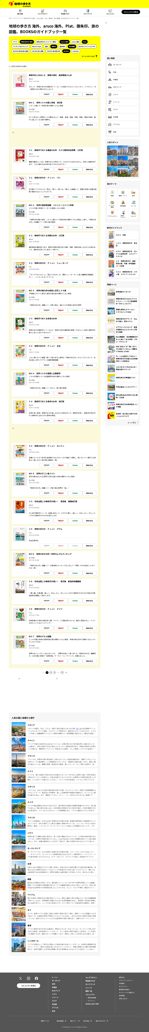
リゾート (116, 102)
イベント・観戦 (112, 206)
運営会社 (122, 977)
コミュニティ (110, 14)
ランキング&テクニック (20, 46)
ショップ (133, 216)
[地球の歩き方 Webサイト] (20, 4)
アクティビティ (112, 216)
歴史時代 (62, 46)
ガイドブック (88, 14)
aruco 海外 (64, 42)
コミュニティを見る (131, 12)
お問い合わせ (123, 999)
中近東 (115, 117)
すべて (15, 42)
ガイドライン (123, 986)
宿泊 (133, 196)
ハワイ (115, 95)
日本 (114, 132)
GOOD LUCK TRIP (92, 1004)
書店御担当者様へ (124, 989)
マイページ (91, 1001)
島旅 (46, 46)
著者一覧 (88, 991)
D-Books (76, 51)
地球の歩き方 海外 (27, 42)
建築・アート (123, 196)
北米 (114, 72)
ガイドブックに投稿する (126, 992)
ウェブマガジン (42, 14)
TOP (10, 18)
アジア (115, 109)
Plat (84, 42)
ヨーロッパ (117, 65)
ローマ (78, 728)
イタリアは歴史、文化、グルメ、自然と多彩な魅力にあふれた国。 (51, 728)
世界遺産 (123, 206)
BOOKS (66, 51)
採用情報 (122, 995)
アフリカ (116, 124)
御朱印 (54, 46)
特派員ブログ (65, 14)
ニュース (88, 987)
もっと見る (132, 422)
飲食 (112, 196)
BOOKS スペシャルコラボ (87, 46)
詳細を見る (89, 94)
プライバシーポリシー (126, 980)
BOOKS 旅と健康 (37, 51)
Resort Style (36, 46)
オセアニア (117, 87)
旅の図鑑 (72, 46)
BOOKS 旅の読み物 (53, 51)
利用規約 (122, 983)
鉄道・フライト (123, 216)
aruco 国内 (75, 42)
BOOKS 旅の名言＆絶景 (20, 51)
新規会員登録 (92, 998)
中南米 (115, 80)
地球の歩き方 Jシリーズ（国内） (46, 42)
